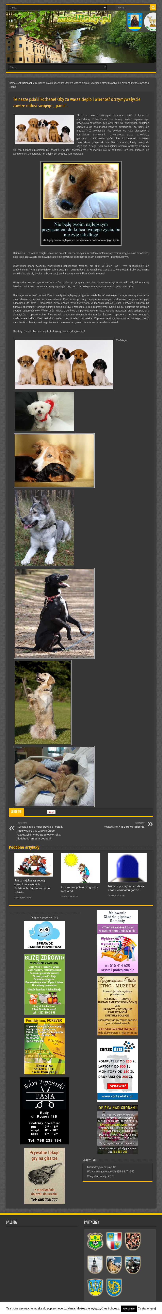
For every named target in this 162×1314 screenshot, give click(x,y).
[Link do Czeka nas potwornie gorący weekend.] (80, 868)
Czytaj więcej (147, 1308)
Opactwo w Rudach (114, 1264)
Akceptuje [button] (129, 1308)
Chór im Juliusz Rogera (132, 1241)
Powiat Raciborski (114, 1241)
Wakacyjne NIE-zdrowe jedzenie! (124, 825)
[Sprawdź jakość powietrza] (44, 948)
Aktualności (25, 82)
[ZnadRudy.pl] (84, 22)
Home (12, 82)
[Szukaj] (153, 7)
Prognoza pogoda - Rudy (44, 917)
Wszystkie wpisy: (97, 1176)
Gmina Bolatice (95, 1288)
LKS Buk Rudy (95, 1241)
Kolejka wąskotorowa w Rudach (132, 1264)
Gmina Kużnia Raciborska (114, 1288)
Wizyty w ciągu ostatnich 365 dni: (106, 1171)
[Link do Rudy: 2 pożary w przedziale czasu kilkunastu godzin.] (127, 867)
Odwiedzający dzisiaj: (100, 1167)
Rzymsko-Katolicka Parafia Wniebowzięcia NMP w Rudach (95, 1264)
